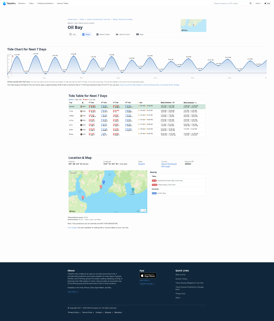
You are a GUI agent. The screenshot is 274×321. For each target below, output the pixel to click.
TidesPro (11, 3)
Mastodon (118, 312)
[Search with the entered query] (250, 3)
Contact (99, 312)
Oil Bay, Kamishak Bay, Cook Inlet (98, 19)
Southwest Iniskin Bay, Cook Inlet (168, 181)
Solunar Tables (62, 3)
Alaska (82, 19)
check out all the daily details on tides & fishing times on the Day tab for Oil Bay (149, 85)
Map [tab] (141, 34)
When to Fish (180, 275)
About (178, 298)
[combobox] (230, 3)
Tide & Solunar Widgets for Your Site (189, 283)
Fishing (45, 3)
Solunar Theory (181, 279)
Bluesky (108, 312)
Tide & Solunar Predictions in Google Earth (190, 288)
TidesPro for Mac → (147, 284)
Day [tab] (74, 34)
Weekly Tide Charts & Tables (123, 19)
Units (258, 3)
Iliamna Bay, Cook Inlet (164, 185)
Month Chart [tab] (125, 34)
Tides (31, 3)
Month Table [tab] (105, 34)
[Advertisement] (137, 12)
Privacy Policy (73, 312)
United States (72, 19)
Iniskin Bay (159, 193)
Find (268, 3)
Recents (21, 3)
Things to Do (180, 294)
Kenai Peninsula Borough (169, 165)
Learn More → (73, 292)
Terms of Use (87, 312)
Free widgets (73, 228)
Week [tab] (88, 34)
